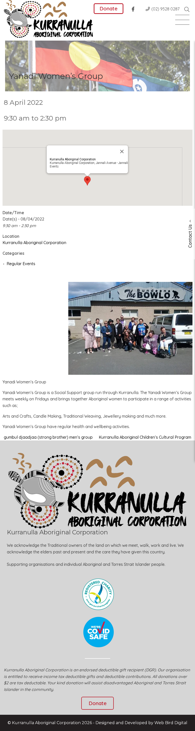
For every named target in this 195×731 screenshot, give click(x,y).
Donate (109, 8)
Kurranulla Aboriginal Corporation (34, 242)
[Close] (122, 151)
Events (54, 166)
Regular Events (21, 263)
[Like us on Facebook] (135, 10)
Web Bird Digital (170, 722)
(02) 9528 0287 (165, 8)
